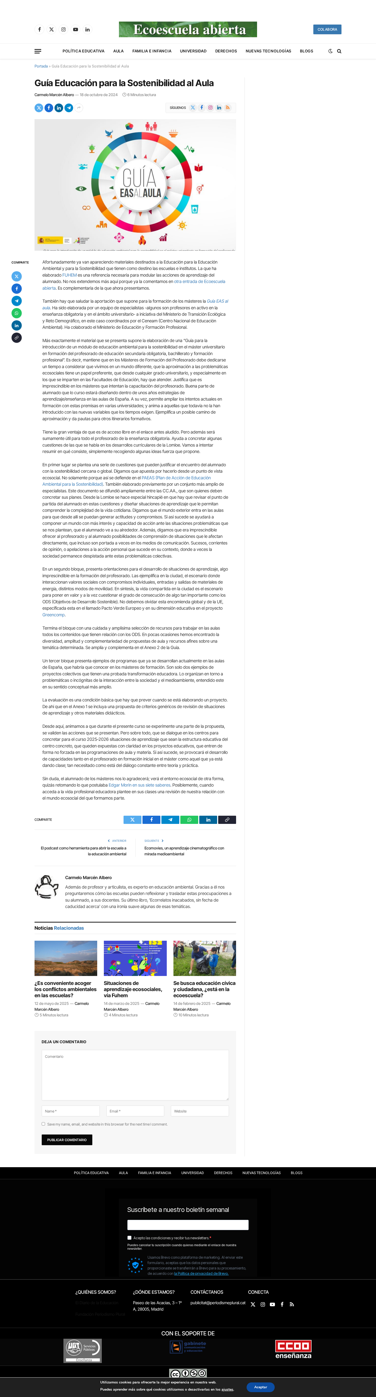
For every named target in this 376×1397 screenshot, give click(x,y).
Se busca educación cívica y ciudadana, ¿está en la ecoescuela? (204, 989)
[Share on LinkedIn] (58, 108)
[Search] (338, 51)
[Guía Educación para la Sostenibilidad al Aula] (135, 185)
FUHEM (69, 275)
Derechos (226, 51)
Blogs (306, 51)
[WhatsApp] (17, 313)
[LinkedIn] (17, 325)
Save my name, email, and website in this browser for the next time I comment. (107, 1124)
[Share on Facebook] (49, 108)
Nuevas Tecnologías (269, 51)
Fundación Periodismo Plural (100, 1314)
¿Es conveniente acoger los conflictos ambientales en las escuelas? (66, 989)
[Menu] (38, 51)
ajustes (227, 1389)
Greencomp (53, 614)
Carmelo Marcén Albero (54, 94)
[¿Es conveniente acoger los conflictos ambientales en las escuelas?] (66, 958)
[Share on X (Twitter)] (39, 108)
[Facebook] (17, 288)
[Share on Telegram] (68, 108)
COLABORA (327, 29)
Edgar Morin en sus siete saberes (139, 785)
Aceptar (260, 1387)
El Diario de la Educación (96, 1302)
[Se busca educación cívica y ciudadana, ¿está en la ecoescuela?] (204, 958)
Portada (41, 66)
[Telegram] (17, 301)
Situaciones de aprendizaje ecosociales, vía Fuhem (133, 989)
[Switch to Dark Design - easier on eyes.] (330, 51)
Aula (118, 51)
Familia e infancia (152, 51)
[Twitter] (17, 276)
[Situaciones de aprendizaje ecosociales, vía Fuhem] (135, 958)
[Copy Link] (17, 338)
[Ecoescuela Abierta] (188, 29)
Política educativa (84, 51)
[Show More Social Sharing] (78, 108)
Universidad (193, 51)
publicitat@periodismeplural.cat (218, 1302)
